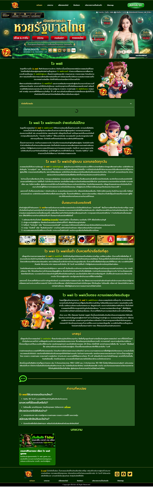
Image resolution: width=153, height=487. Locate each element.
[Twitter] (130, 474)
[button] (131, 103)
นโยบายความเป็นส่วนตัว (93, 5)
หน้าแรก (39, 5)
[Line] (117, 474)
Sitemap (110, 5)
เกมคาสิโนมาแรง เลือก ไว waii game (35, 452)
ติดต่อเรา (76, 5)
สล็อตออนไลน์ (63, 5)
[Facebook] (123, 474)
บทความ (50, 5)
